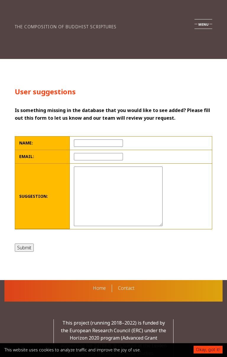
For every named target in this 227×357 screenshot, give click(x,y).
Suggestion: (33, 196)
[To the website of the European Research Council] (26, 338)
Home (99, 288)
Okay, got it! (208, 349)
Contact (126, 288)
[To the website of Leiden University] (201, 338)
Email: (26, 156)
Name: (26, 143)
